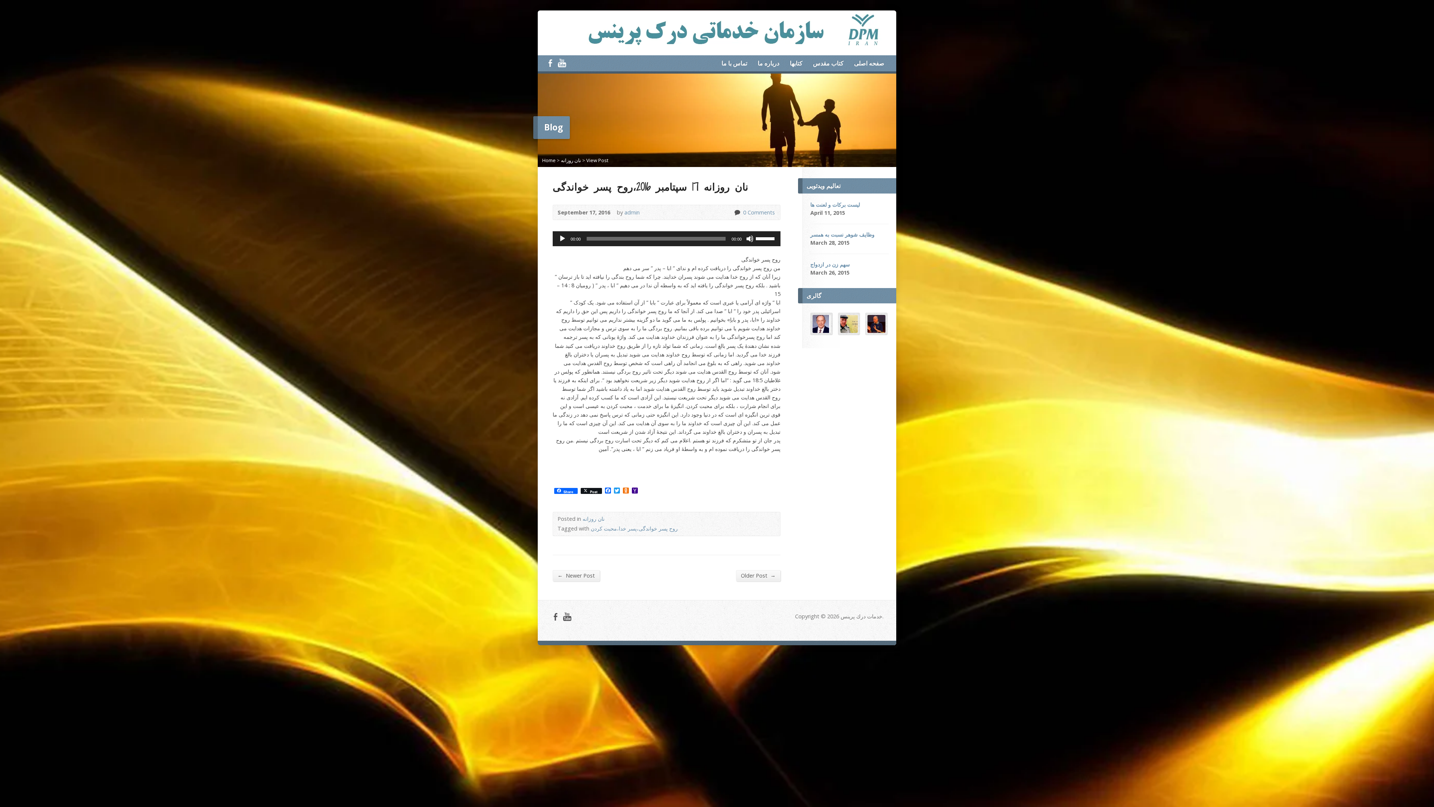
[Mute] (750, 238)
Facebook (550, 63)
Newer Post (576, 575)
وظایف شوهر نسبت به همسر (842, 234)
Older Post (758, 575)
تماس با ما (734, 63)
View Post (597, 160)
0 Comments (737, 212)
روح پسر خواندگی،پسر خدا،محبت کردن (634, 528)
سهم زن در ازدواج (830, 264)
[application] (666, 238)
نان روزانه (571, 160)
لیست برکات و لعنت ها (835, 204)
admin (632, 212)
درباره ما (768, 63)
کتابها (796, 63)
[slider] (766, 238)
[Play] (562, 238)
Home (549, 160)
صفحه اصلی (869, 63)
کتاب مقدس (828, 63)
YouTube (562, 63)
